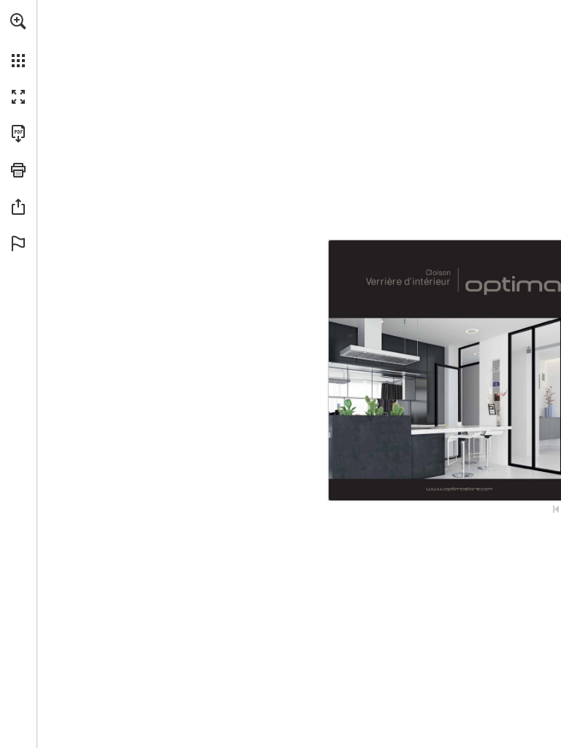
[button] (18, 21)
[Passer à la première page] (556, 509)
